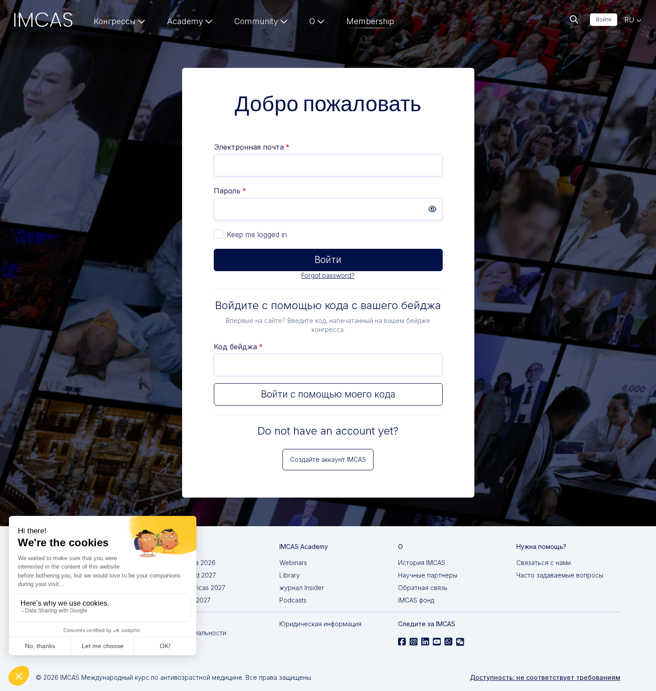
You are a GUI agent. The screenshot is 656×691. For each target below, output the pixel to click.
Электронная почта (252, 146)
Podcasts (293, 600)
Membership (370, 21)
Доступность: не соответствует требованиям (545, 677)
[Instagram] (414, 642)
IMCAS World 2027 (188, 575)
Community (256, 21)
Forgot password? (328, 275)
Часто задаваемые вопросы (559, 575)
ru (630, 19)
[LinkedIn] (425, 642)
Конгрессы (115, 21)
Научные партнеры (427, 575)
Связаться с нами (543, 562)
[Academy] (190, 23)
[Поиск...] (574, 20)
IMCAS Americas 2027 (193, 587)
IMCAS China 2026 (188, 562)
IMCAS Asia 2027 (186, 600)
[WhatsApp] (448, 642)
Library (289, 575)
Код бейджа (238, 346)
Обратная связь (423, 587)
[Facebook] (402, 642)
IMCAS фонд (416, 600)
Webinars (293, 562)
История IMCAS (421, 562)
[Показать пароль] (432, 209)
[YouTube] (437, 642)
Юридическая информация (320, 624)
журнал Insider (301, 587)
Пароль (230, 190)
